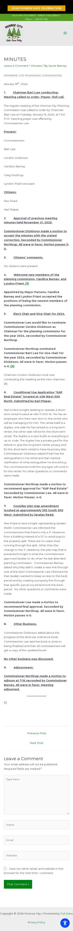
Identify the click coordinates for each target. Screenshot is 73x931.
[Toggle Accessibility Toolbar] (65, 923)
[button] (36, 8)
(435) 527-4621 (41, 19)
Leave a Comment (16, 65)
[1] (5, 702)
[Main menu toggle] (65, 33)
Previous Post (36, 733)
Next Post (36, 742)
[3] (5, 383)
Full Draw (66, 913)
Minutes (36, 65)
